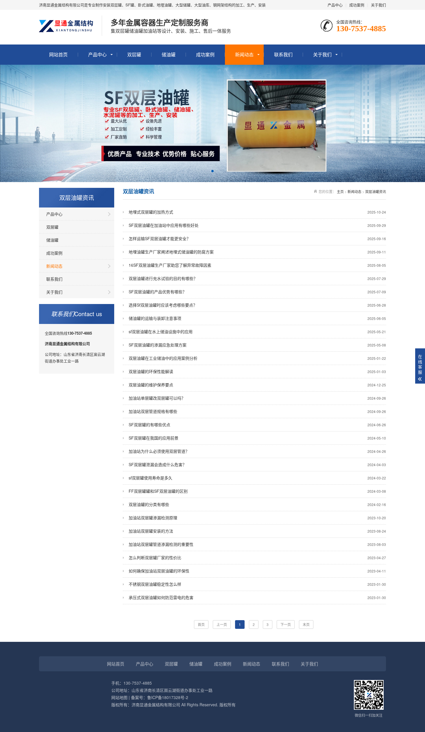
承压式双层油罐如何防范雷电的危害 (257, 597)
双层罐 (134, 54)
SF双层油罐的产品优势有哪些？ (257, 291)
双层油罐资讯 (375, 191)
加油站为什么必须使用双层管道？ (257, 451)
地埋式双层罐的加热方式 (257, 212)
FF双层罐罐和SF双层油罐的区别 (257, 491)
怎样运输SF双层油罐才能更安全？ (257, 238)
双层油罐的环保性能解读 (257, 371)
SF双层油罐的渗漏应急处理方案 (257, 345)
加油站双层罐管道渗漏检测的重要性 (257, 544)
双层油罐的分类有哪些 (257, 504)
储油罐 (168, 54)
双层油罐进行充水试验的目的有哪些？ (257, 278)
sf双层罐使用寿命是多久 (257, 478)
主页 (340, 191)
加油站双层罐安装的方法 (257, 531)
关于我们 (378, 5)
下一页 (285, 624)
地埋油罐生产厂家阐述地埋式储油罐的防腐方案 (257, 252)
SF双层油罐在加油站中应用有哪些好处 (257, 225)
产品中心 (335, 5)
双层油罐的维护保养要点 (257, 385)
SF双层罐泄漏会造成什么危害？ (257, 464)
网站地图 (119, 697)
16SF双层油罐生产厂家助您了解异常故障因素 (257, 265)
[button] (212, 171)
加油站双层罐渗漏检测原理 (257, 517)
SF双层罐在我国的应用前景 (257, 438)
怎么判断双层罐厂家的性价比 (257, 557)
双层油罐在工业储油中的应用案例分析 (257, 358)
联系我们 (283, 54)
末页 (306, 624)
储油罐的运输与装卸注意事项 (257, 318)
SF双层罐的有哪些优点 (257, 424)
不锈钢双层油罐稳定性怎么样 (257, 584)
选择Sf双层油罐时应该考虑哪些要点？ (257, 305)
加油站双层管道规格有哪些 (257, 411)
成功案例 (356, 5)
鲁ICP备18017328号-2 (167, 697)
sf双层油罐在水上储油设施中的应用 (257, 331)
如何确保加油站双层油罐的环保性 (257, 571)
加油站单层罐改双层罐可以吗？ (257, 398)
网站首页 (58, 54)
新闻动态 (244, 54)
